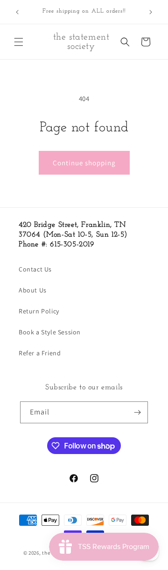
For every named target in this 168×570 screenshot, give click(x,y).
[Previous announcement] (17, 12)
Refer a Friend (40, 353)
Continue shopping (84, 162)
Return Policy (39, 311)
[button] (18, 42)
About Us (33, 290)
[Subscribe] (137, 412)
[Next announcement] (150, 12)
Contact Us (35, 269)
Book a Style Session (50, 332)
